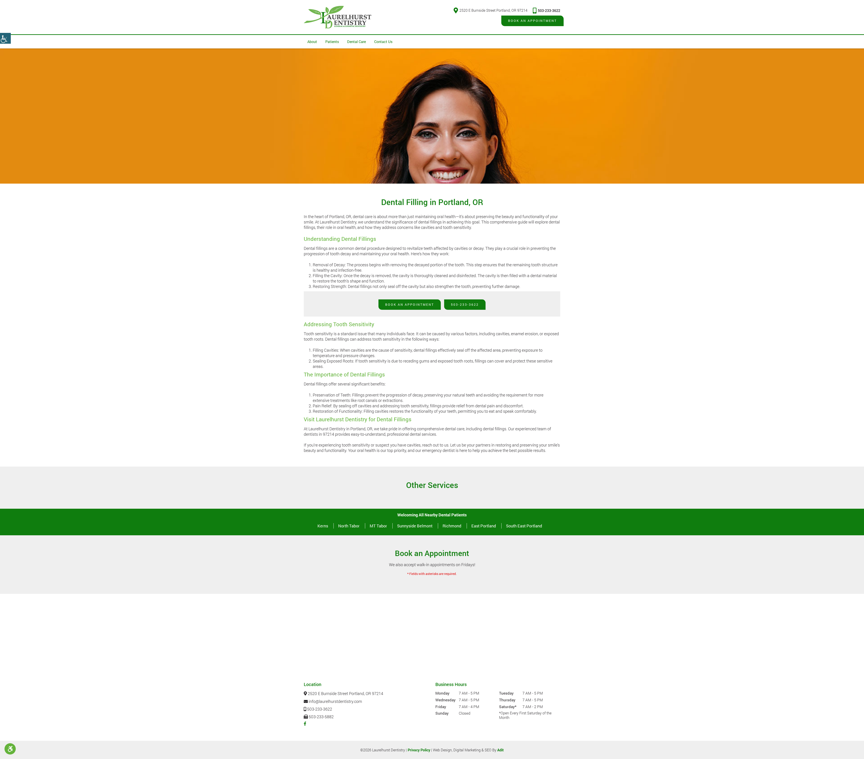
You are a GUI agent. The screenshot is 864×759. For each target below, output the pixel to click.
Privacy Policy (419, 750)
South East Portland (524, 526)
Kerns (322, 526)
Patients (332, 41)
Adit (500, 750)
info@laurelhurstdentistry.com (335, 701)
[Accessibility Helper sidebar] (5, 38)
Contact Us (383, 41)
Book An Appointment (409, 304)
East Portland (483, 526)
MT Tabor (378, 526)
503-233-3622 (549, 10)
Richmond (452, 526)
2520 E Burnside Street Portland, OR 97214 (493, 10)
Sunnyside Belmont (414, 526)
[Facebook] (305, 724)
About (312, 41)
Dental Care (356, 41)
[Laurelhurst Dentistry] (337, 17)
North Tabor (349, 526)
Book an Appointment (532, 20)
